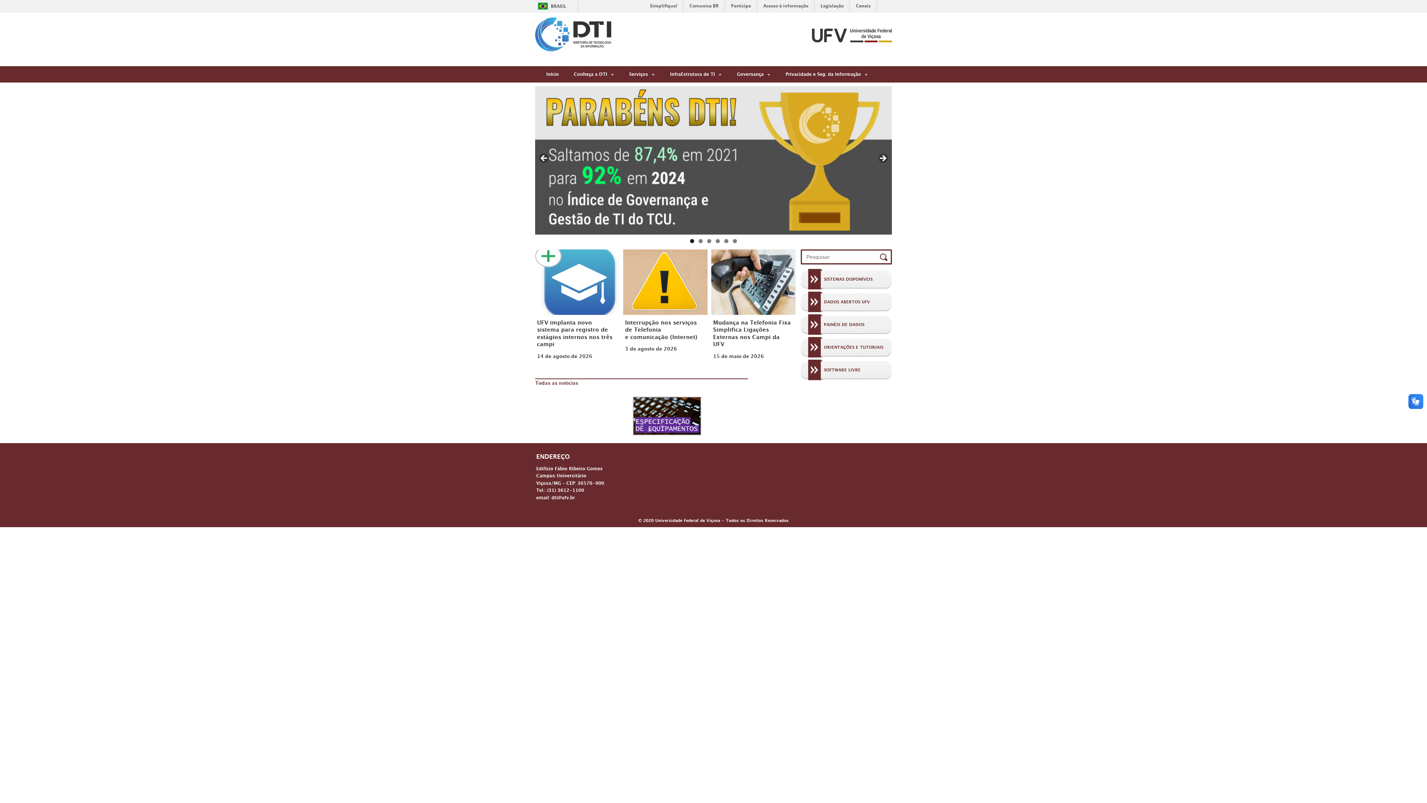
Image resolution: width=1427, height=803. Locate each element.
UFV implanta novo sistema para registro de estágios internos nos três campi (574, 334)
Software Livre (842, 371)
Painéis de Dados (844, 325)
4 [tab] (718, 241)
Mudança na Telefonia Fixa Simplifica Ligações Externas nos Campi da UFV (752, 334)
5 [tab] (726, 241)
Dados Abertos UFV (847, 303)
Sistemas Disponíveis (848, 280)
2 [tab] (701, 241)
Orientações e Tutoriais (853, 348)
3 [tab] (709, 241)
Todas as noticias (556, 384)
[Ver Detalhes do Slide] (713, 160)
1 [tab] (692, 241)
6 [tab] (735, 241)
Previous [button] (544, 158)
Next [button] (882, 158)
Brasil (558, 6)
